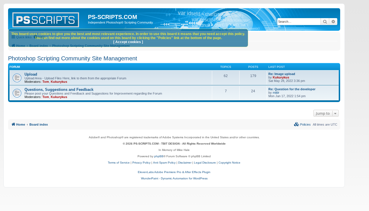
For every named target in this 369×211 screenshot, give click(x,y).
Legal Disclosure (205, 162)
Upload (31, 74)
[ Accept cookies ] (128, 42)
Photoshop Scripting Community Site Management (72, 58)
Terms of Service (119, 162)
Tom (45, 81)
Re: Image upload (281, 74)
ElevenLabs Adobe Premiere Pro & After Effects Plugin (174, 172)
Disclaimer (184, 162)
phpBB (158, 156)
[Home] (49, 18)
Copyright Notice (229, 162)
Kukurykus (59, 81)
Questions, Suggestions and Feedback (59, 89)
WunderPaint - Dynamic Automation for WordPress (174, 178)
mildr (276, 92)
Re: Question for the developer (291, 89)
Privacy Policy (141, 162)
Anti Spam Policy (164, 162)
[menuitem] (302, 124)
